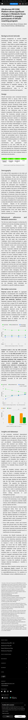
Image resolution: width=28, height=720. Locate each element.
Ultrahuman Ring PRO (7, 643)
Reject (8, 716)
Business (3, 667)
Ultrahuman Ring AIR (6, 645)
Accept (20, 716)
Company (3, 663)
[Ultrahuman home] (2, 3)
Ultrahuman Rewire (9, 568)
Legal (2, 672)
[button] (26, 4)
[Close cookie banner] (25, 705)
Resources (4, 658)
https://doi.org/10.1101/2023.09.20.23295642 (10, 595)
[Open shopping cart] (23, 4)
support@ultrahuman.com (7, 683)
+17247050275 (4, 685)
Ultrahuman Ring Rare (6, 650)
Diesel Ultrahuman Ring (7, 648)
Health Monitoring (6, 654)
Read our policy (5, 713)
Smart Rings (4, 640)
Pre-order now (14, 3)
